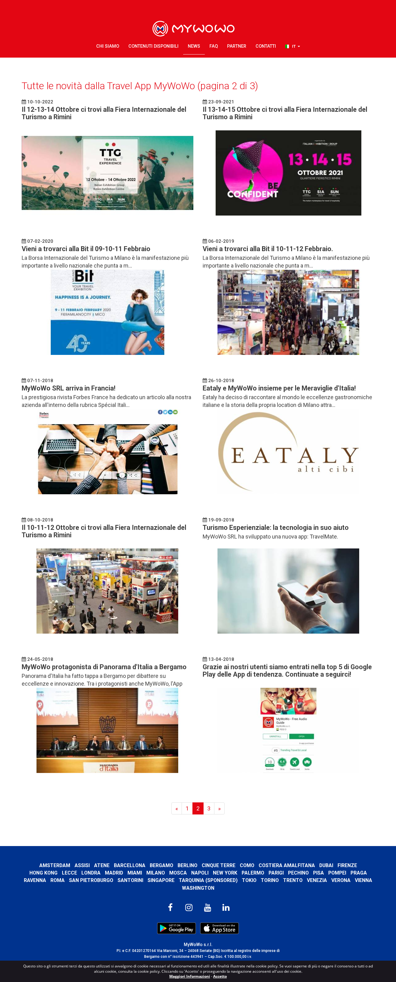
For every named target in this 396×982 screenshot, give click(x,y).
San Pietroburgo (91, 880)
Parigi (276, 873)
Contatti (266, 46)
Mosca (178, 873)
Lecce (69, 873)
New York (225, 873)
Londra (91, 873)
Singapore (161, 880)
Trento (293, 880)
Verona (341, 880)
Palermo (253, 873)
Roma (57, 880)
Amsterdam (54, 865)
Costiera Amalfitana (287, 865)
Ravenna (35, 880)
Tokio (249, 880)
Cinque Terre (218, 865)
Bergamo (161, 865)
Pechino (298, 873)
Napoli (200, 873)
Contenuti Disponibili (153, 46)
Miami (134, 873)
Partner (236, 46)
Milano (155, 873)
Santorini (130, 880)
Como (247, 865)
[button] (293, 47)
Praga (359, 873)
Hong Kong (43, 873)
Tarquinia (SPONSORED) (208, 880)
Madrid (114, 873)
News (194, 46)
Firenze (347, 865)
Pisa (318, 873)
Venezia (317, 880)
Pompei (337, 873)
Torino (270, 880)
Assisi (82, 865)
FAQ (213, 46)
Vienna (363, 880)
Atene (102, 865)
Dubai (326, 865)
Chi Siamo (107, 46)
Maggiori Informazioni (189, 976)
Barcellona (129, 865)
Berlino (187, 865)
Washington (198, 888)
